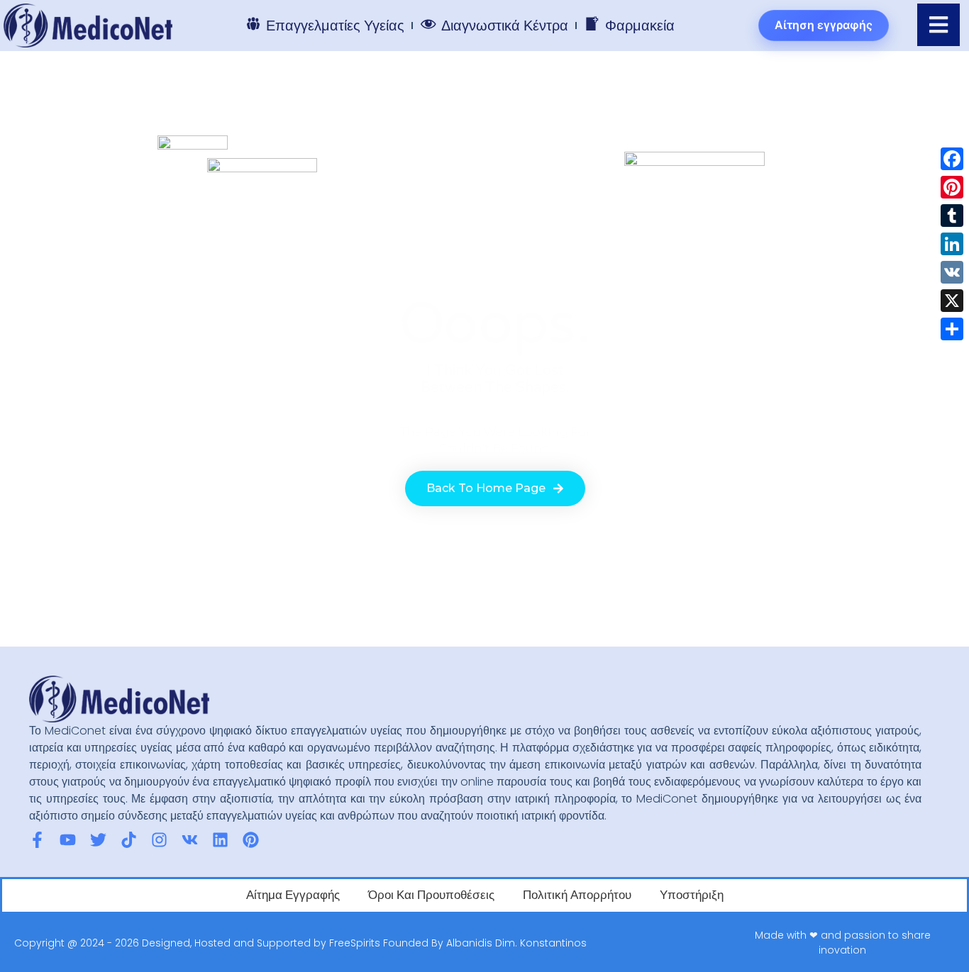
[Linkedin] (220, 840)
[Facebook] (952, 159)
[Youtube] (68, 840)
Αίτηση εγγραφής (824, 25)
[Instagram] (159, 840)
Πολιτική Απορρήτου (577, 895)
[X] (952, 300)
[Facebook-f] (37, 840)
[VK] (952, 272)
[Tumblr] (952, 215)
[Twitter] (98, 840)
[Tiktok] (129, 840)
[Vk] (190, 840)
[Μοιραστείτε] (952, 329)
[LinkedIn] (952, 244)
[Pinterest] (952, 187)
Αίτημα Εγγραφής (293, 895)
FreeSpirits (354, 943)
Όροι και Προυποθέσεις (431, 895)
